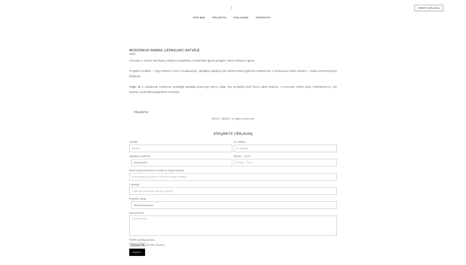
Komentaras (136, 212)
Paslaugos (241, 17)
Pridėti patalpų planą (141, 239)
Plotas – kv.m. (242, 156)
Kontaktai (263, 17)
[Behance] (23, 15)
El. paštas (240, 141)
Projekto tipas (137, 198)
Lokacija (134, 184)
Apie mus (199, 17)
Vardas (133, 141)
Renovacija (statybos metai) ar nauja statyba (156, 170)
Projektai (219, 17)
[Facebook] (23, 8)
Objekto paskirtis (139, 156)
